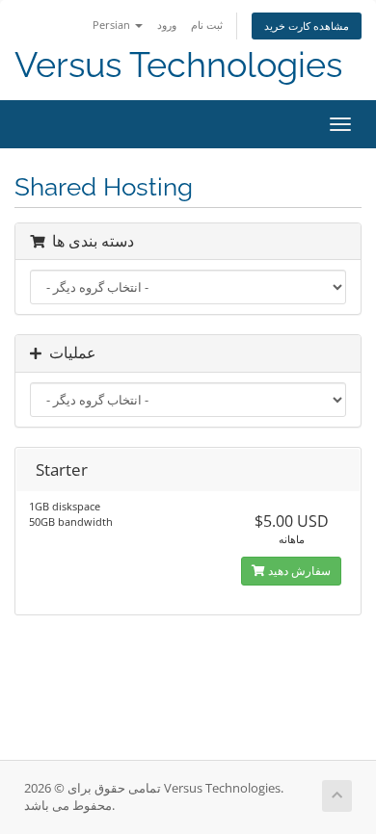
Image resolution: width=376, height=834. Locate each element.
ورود (166, 24)
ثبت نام (207, 24)
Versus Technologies (178, 65)
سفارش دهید (298, 570)
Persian (113, 24)
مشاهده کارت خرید (306, 25)
